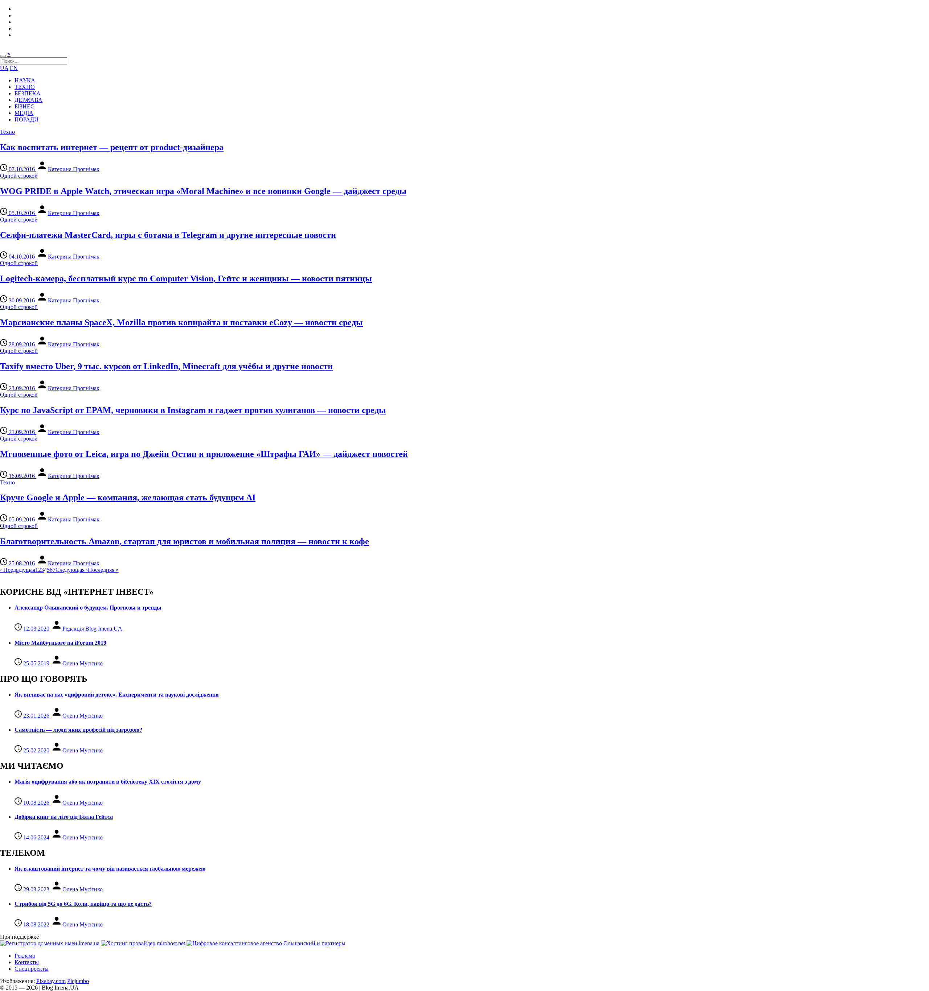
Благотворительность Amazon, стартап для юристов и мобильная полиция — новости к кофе (184, 541)
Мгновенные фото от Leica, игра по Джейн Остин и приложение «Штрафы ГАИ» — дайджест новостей (204, 454)
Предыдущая (17, 570)
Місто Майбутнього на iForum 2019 (60, 643)
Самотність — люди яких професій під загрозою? (78, 730)
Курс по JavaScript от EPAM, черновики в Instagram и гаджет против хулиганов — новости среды (193, 410)
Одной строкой (19, 176)
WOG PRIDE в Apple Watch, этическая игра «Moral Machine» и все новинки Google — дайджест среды (203, 191)
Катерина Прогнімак (73, 169)
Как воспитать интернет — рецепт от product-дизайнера (112, 147)
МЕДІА (24, 113)
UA (4, 68)
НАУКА (25, 80)
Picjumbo (78, 981)
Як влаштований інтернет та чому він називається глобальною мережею (110, 869)
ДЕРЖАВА (28, 100)
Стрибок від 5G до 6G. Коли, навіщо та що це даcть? (83, 904)
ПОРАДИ (26, 119)
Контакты (27, 962)
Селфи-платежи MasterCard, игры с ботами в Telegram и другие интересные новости (168, 235)
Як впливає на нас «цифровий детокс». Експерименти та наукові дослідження (117, 694)
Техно (7, 132)
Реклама (25, 956)
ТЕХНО (25, 87)
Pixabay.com (51, 981)
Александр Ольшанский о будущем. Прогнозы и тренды (88, 607)
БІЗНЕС (24, 106)
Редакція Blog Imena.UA (92, 628)
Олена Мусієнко (82, 663)
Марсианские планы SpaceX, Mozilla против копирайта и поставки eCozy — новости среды (181, 322)
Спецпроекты (32, 969)
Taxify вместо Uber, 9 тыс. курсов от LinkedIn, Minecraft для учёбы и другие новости (166, 366)
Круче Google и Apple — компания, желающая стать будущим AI (127, 497)
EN (14, 68)
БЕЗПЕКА (28, 93)
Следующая (72, 570)
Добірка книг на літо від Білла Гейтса (64, 817)
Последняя (103, 570)
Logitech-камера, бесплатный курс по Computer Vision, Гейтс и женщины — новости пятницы (186, 278)
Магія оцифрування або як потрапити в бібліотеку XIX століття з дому (108, 782)
